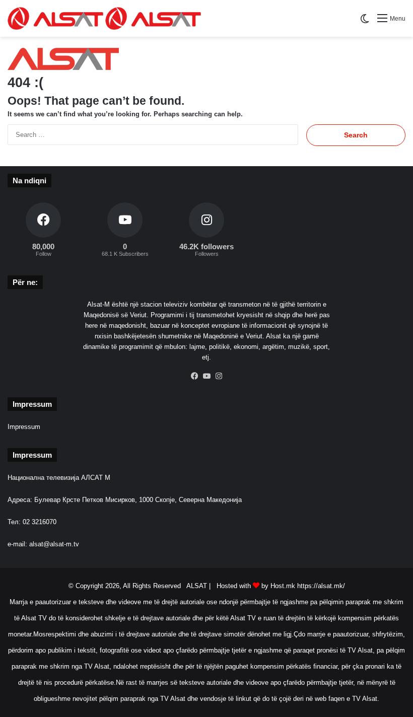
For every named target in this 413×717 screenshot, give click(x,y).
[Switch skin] (365, 22)
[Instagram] (219, 376)
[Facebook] (194, 376)
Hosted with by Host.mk (256, 586)
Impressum (24, 427)
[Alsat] (104, 18)
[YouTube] (206, 376)
